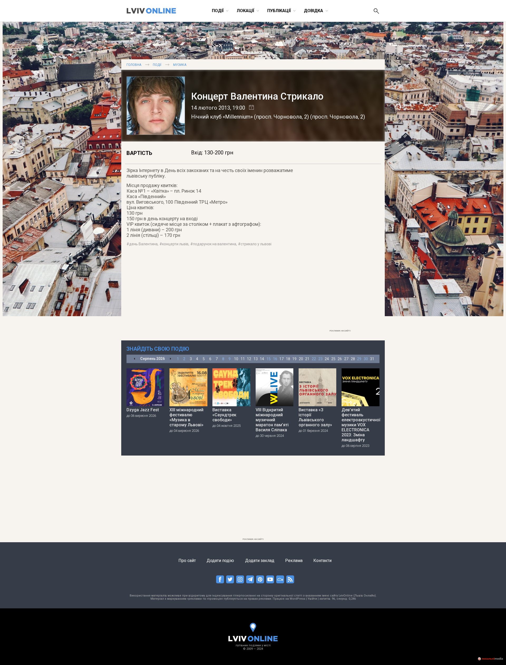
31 (372, 359)
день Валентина (143, 244)
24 (327, 359)
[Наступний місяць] (170, 359)
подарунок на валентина (214, 244)
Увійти (312, 598)
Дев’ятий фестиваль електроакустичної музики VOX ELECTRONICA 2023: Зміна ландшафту (361, 424)
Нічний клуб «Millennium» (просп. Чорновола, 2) (250, 117)
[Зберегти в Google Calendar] (249, 108)
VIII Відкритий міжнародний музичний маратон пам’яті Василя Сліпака (272, 419)
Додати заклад (259, 560)
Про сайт (187, 560)
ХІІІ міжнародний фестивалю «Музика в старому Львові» (186, 417)
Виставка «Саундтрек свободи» (224, 414)
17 (281, 359)
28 (353, 359)
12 (249, 359)
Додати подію (220, 560)
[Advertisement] (340, 248)
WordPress (297, 598)
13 (256, 359)
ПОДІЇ (157, 65)
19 (294, 359)
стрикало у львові (256, 244)
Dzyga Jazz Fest (142, 409)
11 (243, 359)
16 (275, 359)
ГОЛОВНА (133, 65)
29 (359, 359)
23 (320, 359)
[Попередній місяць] (134, 359)
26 (340, 359)
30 (366, 359)
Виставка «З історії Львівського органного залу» (315, 417)
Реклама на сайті (340, 331)
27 (346, 359)
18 (288, 359)
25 (333, 359)
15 (268, 359)
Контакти (322, 560)
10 (236, 359)
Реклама (294, 560)
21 (307, 359)
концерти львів (175, 244)
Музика (179, 65)
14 (262, 359)
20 (301, 359)
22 (314, 359)
